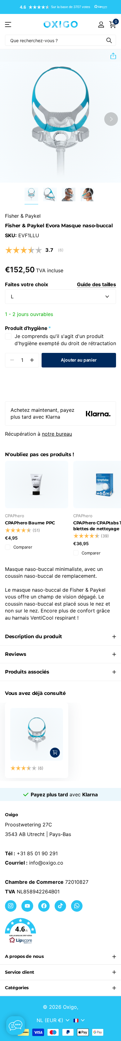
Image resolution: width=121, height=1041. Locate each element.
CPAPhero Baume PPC (30, 523)
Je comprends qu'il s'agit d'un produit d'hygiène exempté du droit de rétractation (65, 339)
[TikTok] (60, 906)
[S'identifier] (101, 24)
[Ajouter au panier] (55, 753)
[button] (60, 7)
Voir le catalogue (8, 24)
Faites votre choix (60, 284)
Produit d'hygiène (28, 328)
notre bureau (57, 434)
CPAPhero (14, 515)
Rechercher (109, 40)
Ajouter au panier (79, 360)
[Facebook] (44, 906)
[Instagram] (10, 906)
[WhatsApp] (77, 906)
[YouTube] (27, 906)
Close (60, 956)
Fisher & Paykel (23, 216)
